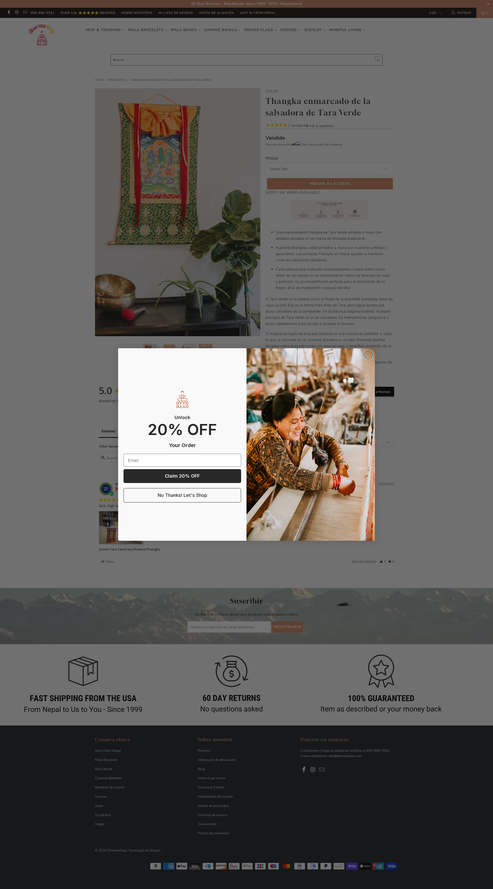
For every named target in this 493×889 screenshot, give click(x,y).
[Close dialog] (368, 354)
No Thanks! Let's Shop (182, 495)
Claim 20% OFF (182, 476)
